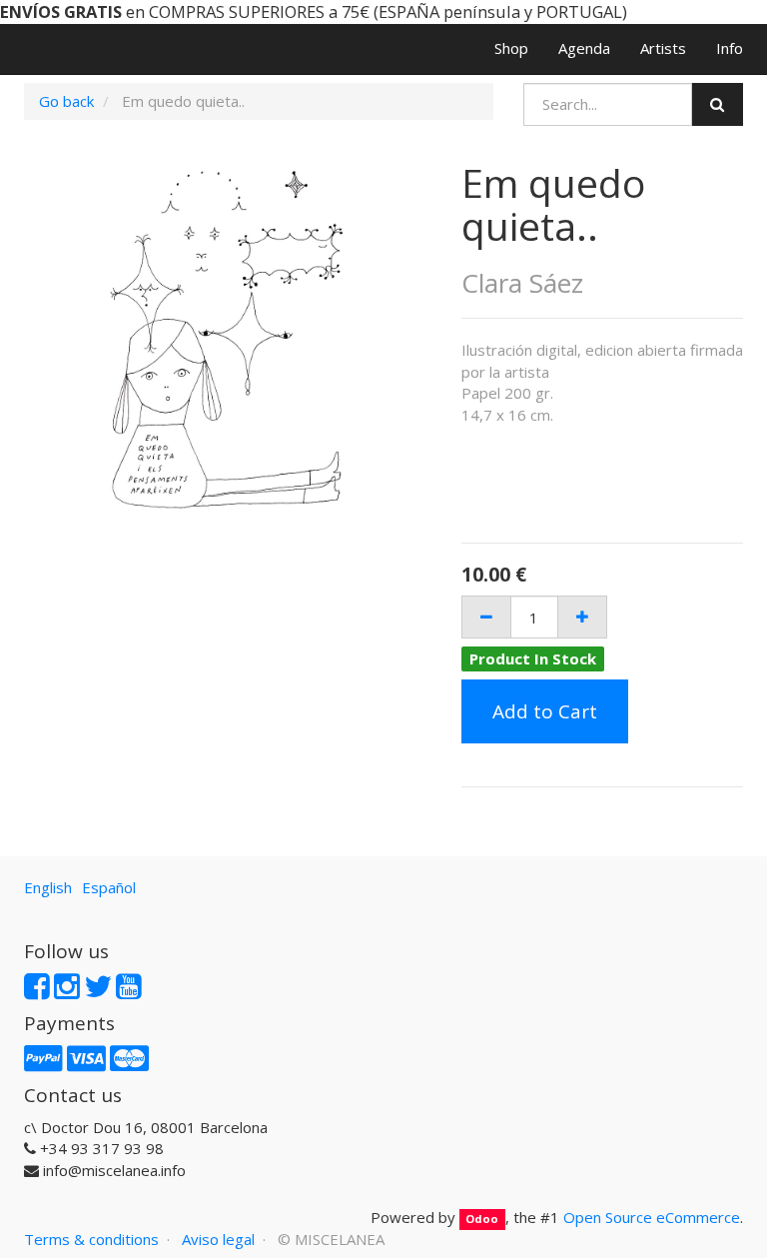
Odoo (481, 1218)
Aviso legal (218, 1239)
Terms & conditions (91, 1239)
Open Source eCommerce (651, 1217)
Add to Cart (544, 711)
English (48, 887)
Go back (66, 101)
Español (109, 887)
